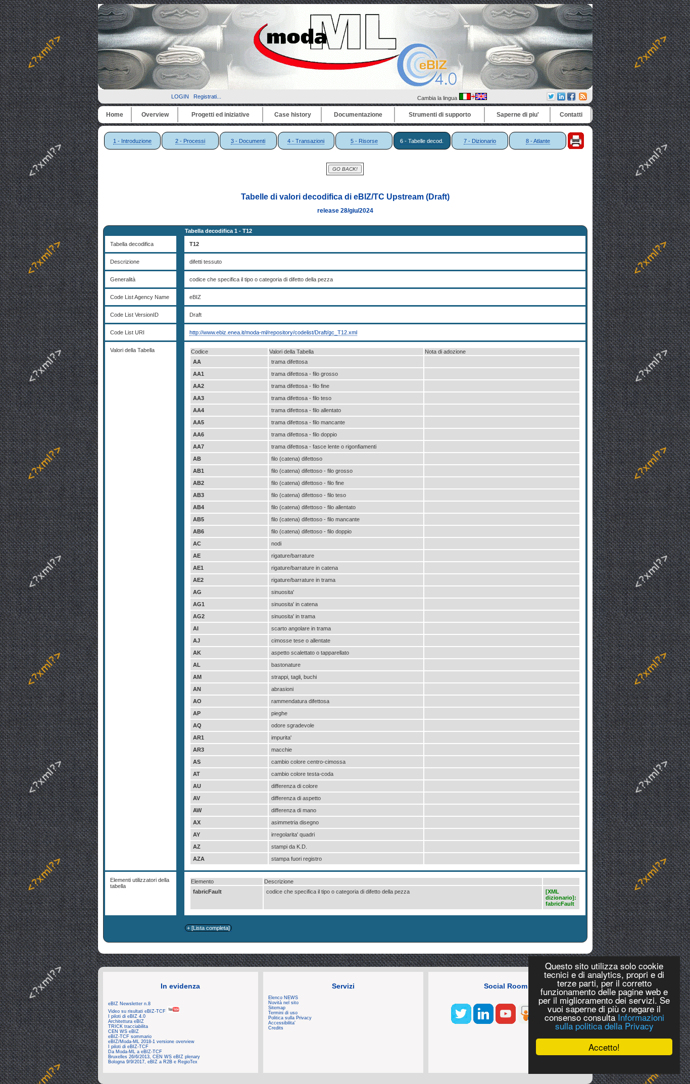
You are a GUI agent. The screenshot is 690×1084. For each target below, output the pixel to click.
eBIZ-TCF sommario (130, 1036)
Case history (292, 114)
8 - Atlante (538, 141)
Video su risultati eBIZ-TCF (137, 1011)
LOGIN (180, 96)
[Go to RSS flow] (461, 1022)
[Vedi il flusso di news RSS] (583, 98)
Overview (155, 114)
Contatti (571, 114)
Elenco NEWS (283, 997)
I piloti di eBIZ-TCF (128, 1046)
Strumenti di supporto (440, 114)
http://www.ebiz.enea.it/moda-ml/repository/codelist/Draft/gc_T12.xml (273, 332)
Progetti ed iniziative (220, 114)
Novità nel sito (283, 1002)
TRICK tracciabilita (128, 1026)
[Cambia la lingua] (473, 98)
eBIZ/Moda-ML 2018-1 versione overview (151, 1041)
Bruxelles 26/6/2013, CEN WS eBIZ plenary (154, 1056)
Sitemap (276, 1007)
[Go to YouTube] (506, 1022)
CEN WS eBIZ (123, 1031)
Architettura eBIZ (126, 1021)
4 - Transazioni (305, 141)
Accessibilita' (281, 1022)
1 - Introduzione (132, 141)
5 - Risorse (364, 141)
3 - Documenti (248, 141)
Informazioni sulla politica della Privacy (609, 1021)
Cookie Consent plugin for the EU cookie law (604, 1064)
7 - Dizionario (480, 141)
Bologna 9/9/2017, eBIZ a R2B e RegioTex (153, 1061)
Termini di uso (283, 1012)
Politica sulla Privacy (290, 1017)
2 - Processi (190, 141)
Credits (275, 1027)
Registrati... (207, 96)
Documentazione (358, 114)
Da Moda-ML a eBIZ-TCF (135, 1051)
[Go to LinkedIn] (483, 1022)
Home (114, 114)
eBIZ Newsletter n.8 (129, 1003)
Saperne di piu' (518, 114)
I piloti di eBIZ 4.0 (126, 1016)
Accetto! (604, 1047)
